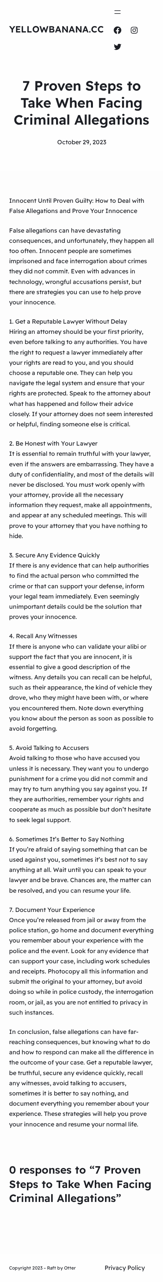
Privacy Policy (125, 1267)
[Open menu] (117, 12)
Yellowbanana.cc (56, 29)
